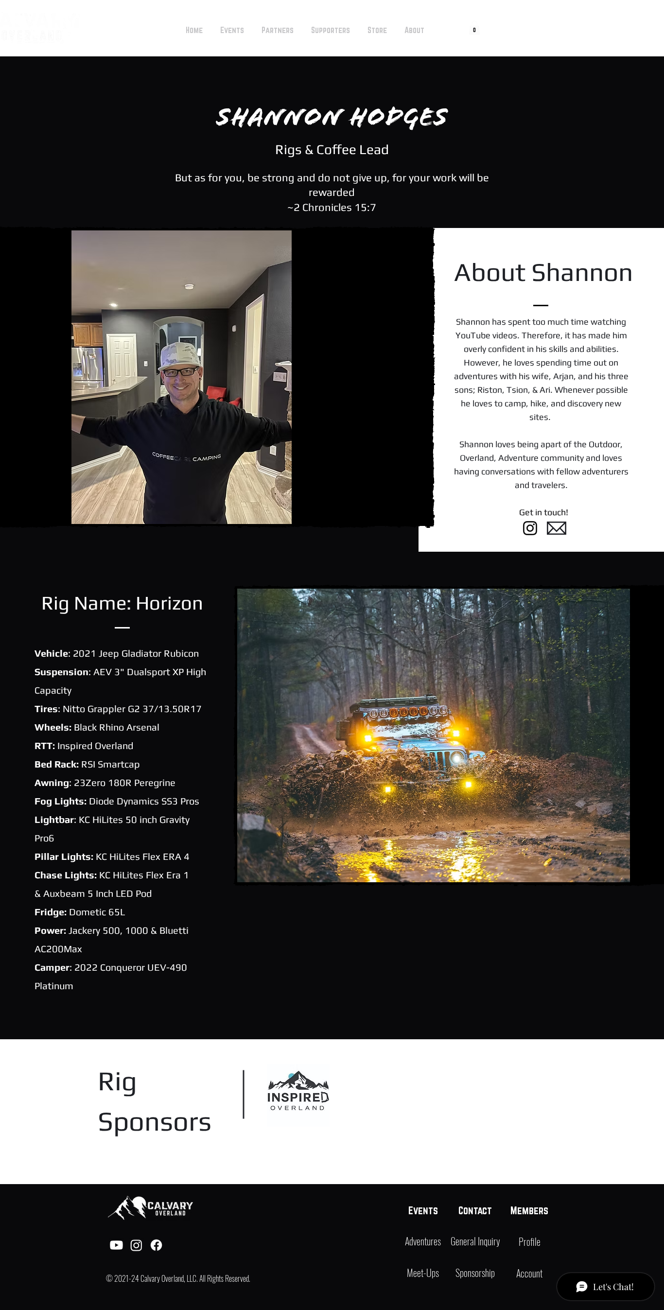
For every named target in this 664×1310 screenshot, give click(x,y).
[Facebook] (156, 1245)
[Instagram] (530, 528)
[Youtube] (116, 1245)
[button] (474, 28)
